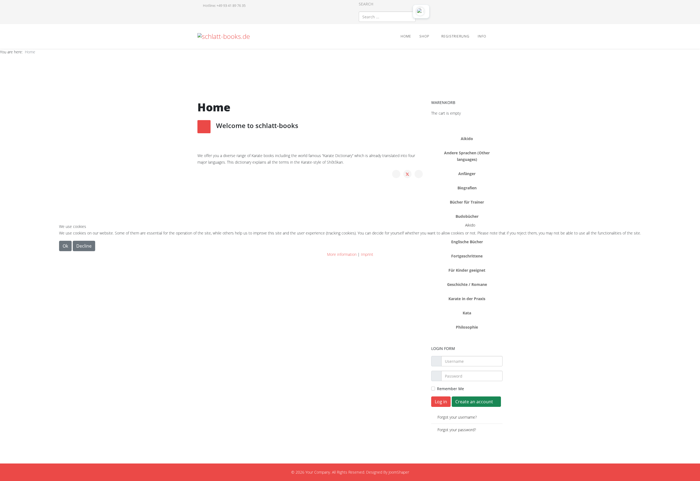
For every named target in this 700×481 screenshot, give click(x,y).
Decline (84, 246)
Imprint (367, 254)
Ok (65, 246)
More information (342, 254)
